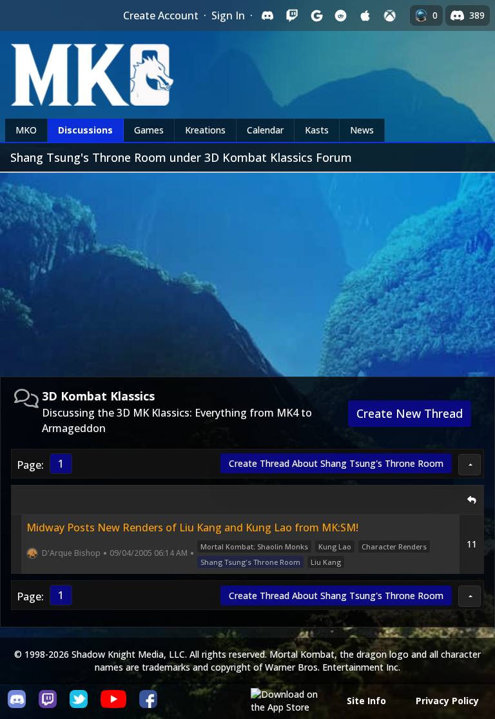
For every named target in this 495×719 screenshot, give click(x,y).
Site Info (366, 700)
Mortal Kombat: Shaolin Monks (254, 546)
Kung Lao (334, 546)
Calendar (265, 130)
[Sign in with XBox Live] (390, 15)
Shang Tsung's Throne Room (250, 562)
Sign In (228, 15)
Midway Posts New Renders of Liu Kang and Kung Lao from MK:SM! (192, 527)
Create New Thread (409, 413)
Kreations (205, 130)
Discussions (85, 130)
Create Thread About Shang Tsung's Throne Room (336, 463)
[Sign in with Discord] (267, 15)
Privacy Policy (447, 700)
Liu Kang (326, 562)
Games (149, 130)
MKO (26, 130)
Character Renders (394, 546)
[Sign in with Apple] (365, 15)
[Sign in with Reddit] (341, 15)
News (362, 130)
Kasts (317, 130)
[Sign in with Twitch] (292, 15)
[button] (469, 464)
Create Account (161, 15)
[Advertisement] (247, 269)
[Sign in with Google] (316, 15)
